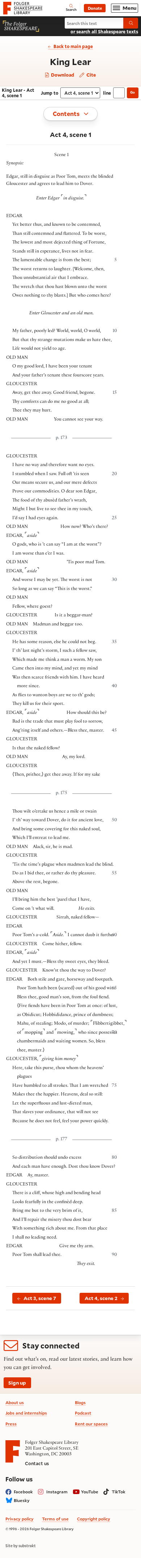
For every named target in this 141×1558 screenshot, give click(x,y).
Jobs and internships (26, 1413)
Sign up (17, 1383)
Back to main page (73, 46)
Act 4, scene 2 (101, 1298)
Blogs (80, 1402)
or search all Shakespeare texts (104, 31)
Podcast (83, 1413)
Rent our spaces (91, 1423)
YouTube (89, 1491)
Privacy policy (19, 1519)
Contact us (37, 1463)
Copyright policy (93, 1519)
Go (132, 92)
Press (11, 1423)
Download (62, 75)
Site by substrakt (20, 1546)
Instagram (57, 1491)
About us (14, 1402)
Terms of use (55, 1519)
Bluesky (22, 1500)
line (107, 92)
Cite (90, 75)
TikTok (118, 1491)
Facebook (23, 1491)
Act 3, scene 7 (40, 1298)
